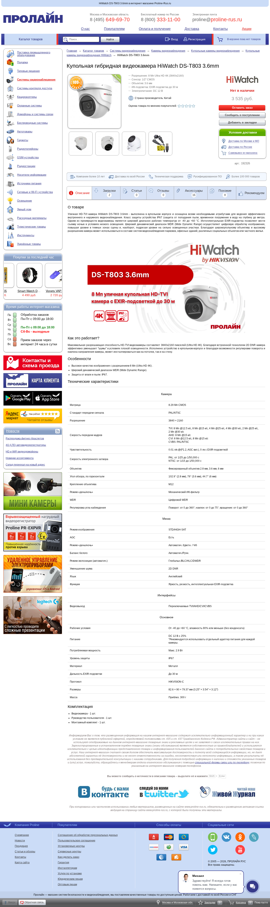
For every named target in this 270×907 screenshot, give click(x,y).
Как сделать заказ (68, 857)
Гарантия (63, 862)
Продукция (21, 846)
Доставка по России (240, 147)
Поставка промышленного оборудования (33, 54)
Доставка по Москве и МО (243, 141)
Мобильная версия (212, 837)
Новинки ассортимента (20, 458)
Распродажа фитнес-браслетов (25, 438)
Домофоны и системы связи (35, 114)
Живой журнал (254, 837)
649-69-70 (110, 19)
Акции (246, 29)
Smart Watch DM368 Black (25, 291)
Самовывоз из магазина (242, 152)
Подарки (22, 62)
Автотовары (24, 131)
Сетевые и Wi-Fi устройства (35, 192)
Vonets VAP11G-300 (48, 291)
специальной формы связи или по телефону (222, 762)
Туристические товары (31, 226)
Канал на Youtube (240, 849)
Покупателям (114, 29)
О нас (85, 29)
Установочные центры (71, 846)
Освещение (24, 200)
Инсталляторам (67, 868)
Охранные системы (29, 105)
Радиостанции (26, 166)
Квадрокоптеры (27, 97)
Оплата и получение (155, 29)
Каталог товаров (31, 39)
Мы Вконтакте (226, 837)
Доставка (192, 29)
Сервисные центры (69, 851)
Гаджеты (22, 140)
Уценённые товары (29, 244)
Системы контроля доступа (34, 88)
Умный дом (24, 209)
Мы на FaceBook (254, 849)
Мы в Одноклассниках (240, 837)
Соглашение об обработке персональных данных (88, 835)
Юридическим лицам (70, 878)
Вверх (11, 902)
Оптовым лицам (67, 884)
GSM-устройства (28, 157)
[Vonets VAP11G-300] (47, 275)
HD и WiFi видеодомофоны (22, 451)
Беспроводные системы (32, 122)
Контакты (220, 29)
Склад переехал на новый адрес (25, 464)
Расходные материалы (31, 218)
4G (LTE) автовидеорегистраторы (26, 445)
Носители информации (31, 174)
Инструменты (25, 235)
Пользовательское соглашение (76, 840)
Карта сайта (22, 862)
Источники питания (29, 183)
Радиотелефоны (27, 148)
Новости (12, 431)
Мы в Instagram (226, 849)
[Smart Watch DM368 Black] (19, 275)
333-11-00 (160, 19)
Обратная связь (34, 902)
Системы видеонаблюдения (36, 79)
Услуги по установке (70, 873)
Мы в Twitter (212, 849)
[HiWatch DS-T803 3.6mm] (94, 125)
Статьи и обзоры (25, 851)
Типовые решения (28, 71)
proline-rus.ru (217, 19)
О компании (22, 835)
